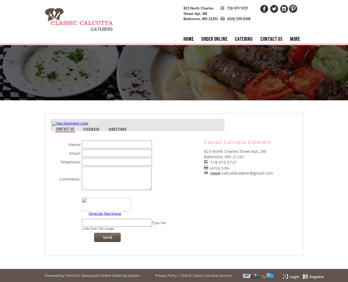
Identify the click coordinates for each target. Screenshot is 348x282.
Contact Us (65, 129)
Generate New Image (105, 213)
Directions (118, 129)
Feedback (91, 129)
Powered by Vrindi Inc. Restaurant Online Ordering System (92, 275)
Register (316, 276)
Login (294, 276)
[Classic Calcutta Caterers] (79, 16)
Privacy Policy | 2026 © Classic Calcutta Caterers (193, 275)
